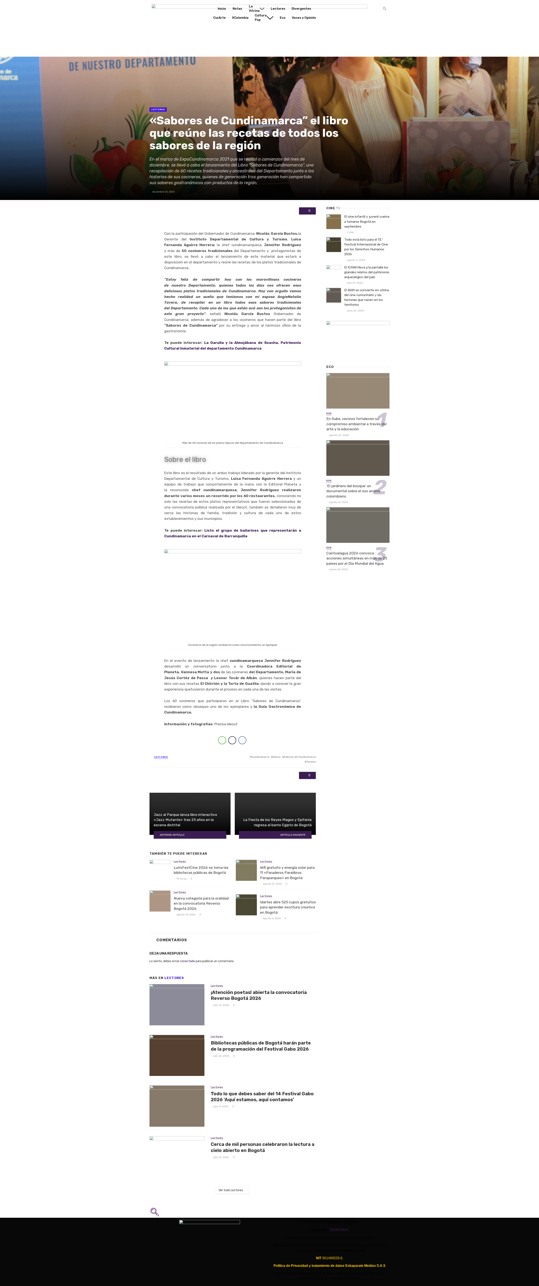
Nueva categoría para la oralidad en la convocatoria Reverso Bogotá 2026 (201, 903)
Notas (237, 9)
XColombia (240, 18)
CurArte (219, 18)
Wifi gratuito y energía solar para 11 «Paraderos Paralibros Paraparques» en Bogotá (287, 872)
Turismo (311, 761)
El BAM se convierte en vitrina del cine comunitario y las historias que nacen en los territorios (366, 297)
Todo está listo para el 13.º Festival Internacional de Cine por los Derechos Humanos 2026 (366, 247)
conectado (187, 961)
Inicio (222, 9)
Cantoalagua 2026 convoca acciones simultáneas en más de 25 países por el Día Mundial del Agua (356, 558)
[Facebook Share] (242, 740)
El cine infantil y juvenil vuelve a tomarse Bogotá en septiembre (367, 221)
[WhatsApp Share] (222, 740)
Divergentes (301, 9)
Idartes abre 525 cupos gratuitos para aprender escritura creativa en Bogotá (288, 907)
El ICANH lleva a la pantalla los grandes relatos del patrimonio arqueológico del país (366, 272)
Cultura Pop (261, 17)
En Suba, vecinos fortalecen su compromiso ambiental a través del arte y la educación (356, 424)
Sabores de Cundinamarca (300, 756)
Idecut (276, 756)
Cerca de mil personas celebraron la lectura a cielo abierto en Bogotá (262, 1147)
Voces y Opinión (304, 18)
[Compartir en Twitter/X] (232, 740)
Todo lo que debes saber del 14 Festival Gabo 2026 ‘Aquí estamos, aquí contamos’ (262, 1096)
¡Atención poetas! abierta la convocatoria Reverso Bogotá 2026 (259, 995)
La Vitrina (254, 8)
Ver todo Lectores (231, 1190)
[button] (385, 5)
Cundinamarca (260, 756)
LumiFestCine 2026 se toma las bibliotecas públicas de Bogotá (201, 870)
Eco (283, 18)
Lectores (278, 9)
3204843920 (338, 1230)
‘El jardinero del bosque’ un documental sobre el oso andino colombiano (353, 491)
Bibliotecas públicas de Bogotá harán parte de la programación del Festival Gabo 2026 (261, 1045)
